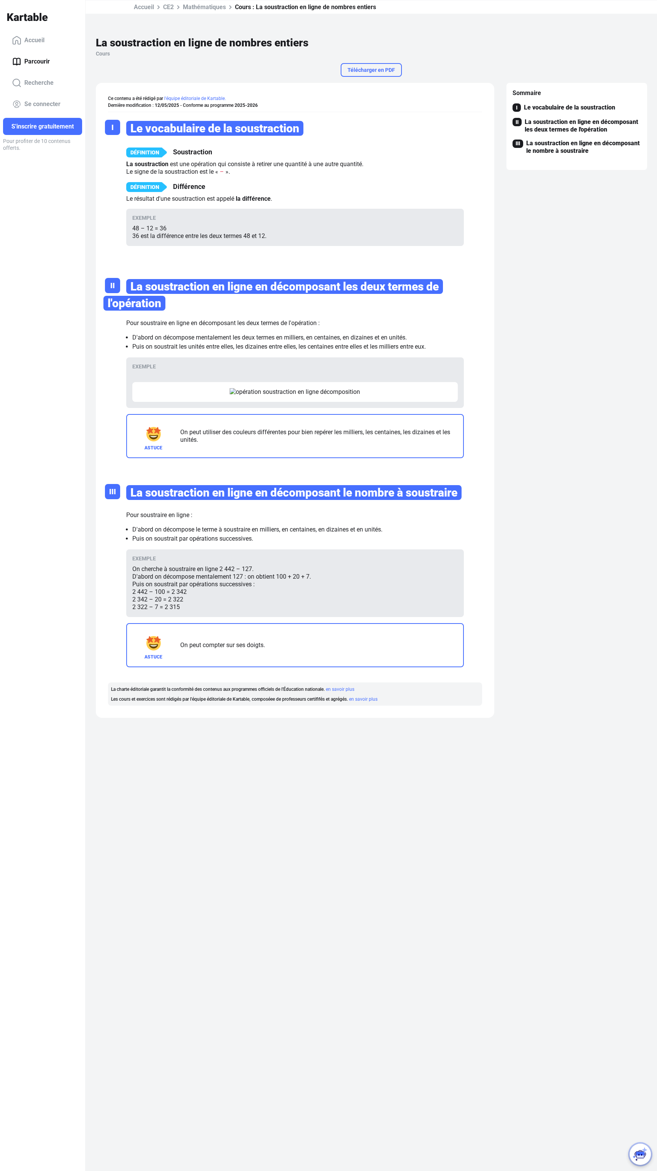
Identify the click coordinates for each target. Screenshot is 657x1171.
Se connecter (42, 104)
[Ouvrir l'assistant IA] (640, 1154)
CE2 (168, 7)
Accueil (34, 40)
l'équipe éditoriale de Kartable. (195, 98)
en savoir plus (340, 689)
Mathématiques (204, 7)
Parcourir (37, 61)
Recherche (39, 82)
